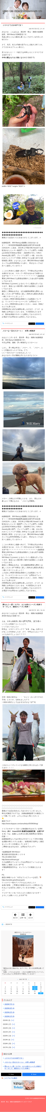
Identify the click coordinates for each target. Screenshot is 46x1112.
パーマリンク (8, 323)
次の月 (31, 915)
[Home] (3, 924)
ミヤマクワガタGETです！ (13, 25)
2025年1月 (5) (9, 1016)
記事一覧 (23, 918)
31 (41, 993)
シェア (33, 323)
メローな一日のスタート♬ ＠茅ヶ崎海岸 (19, 331)
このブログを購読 (10, 1078)
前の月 (16, 915)
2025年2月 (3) (9, 1012)
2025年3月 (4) (9, 1008)
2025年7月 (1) (9, 1004)
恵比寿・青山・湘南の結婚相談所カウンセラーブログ (22, 12)
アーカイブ (7, 1000)
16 (35, 989)
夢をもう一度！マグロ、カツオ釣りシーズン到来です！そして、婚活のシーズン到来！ (22, 1067)
